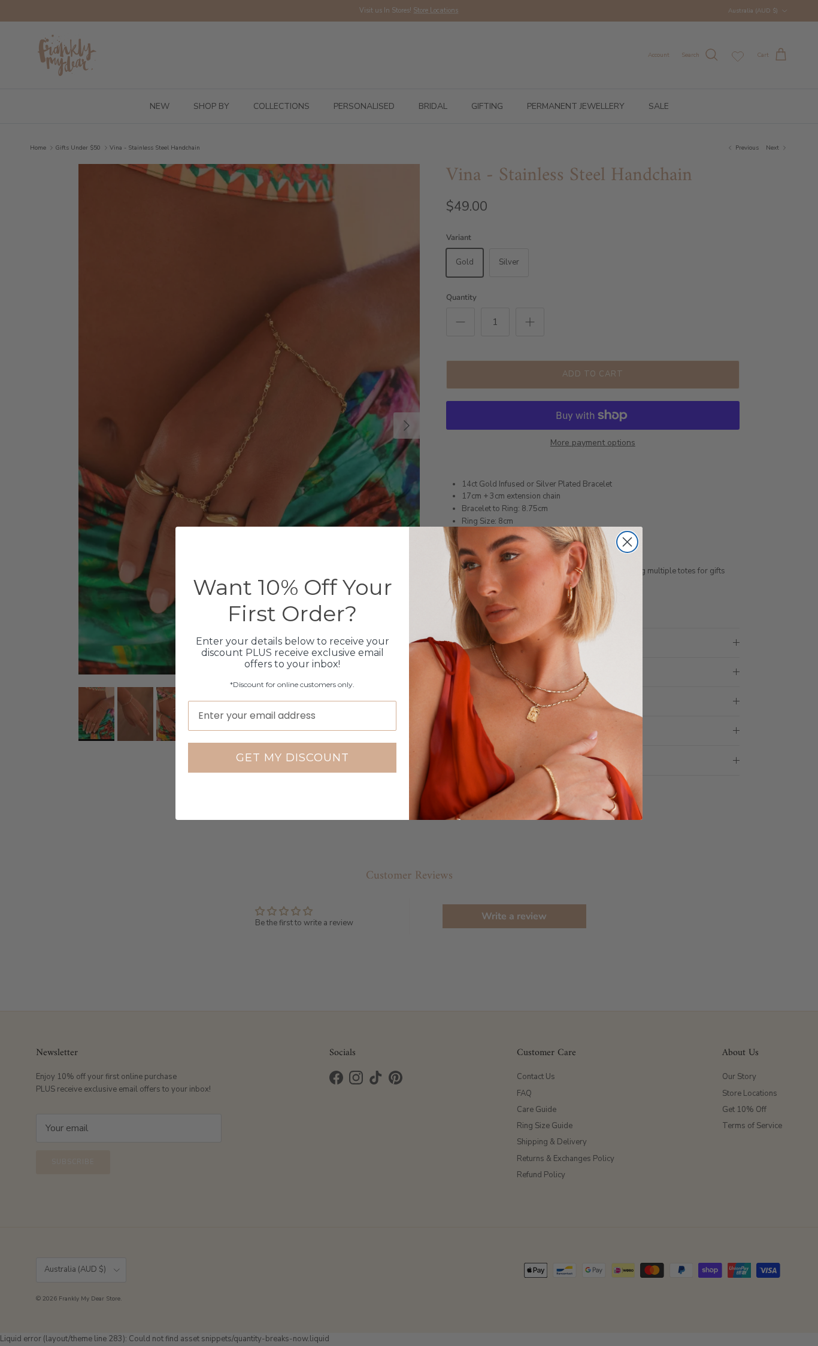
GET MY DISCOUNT (292, 757)
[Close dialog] (627, 541)
